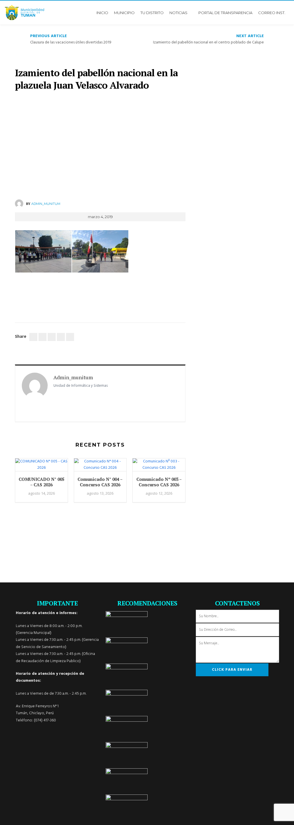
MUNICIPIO (124, 12)
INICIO (102, 12)
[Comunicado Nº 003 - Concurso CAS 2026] (159, 467)
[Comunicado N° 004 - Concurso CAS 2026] (100, 467)
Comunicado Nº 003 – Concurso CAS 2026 (159, 481)
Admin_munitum (45, 204)
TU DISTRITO (152, 12)
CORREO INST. (271, 12)
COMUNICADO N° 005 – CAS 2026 (41, 481)
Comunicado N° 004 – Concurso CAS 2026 (100, 481)
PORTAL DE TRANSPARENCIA (225, 12)
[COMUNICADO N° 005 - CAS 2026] (41, 467)
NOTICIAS (178, 12)
